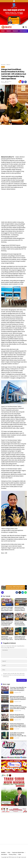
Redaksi (3, 852)
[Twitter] (19, 592)
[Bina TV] (6, 27)
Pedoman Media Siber (18, 852)
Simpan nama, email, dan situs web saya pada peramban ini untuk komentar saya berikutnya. (14, 675)
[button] (26, 27)
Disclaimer (4, 854)
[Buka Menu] (23, 27)
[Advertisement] (14, 48)
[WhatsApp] (25, 592)
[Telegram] (22, 592)
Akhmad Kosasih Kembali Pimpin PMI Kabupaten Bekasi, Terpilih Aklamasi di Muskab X (20, 609)
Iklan (9, 852)
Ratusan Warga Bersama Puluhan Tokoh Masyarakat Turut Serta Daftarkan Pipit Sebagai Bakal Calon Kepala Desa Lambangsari (21, 623)
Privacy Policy (12, 854)
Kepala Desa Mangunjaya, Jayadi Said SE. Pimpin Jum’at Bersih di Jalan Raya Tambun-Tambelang (7, 638)
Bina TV (2, 81)
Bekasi (3, 67)
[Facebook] (17, 592)
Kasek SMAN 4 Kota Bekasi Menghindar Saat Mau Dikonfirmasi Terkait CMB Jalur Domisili (21, 638)
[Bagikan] (25, 82)
